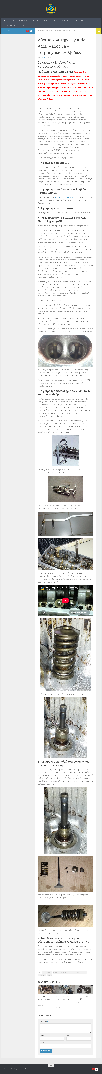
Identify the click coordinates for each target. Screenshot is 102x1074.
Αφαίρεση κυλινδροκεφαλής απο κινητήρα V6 (44, 999)
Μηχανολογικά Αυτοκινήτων (62, 31)
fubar (42, 58)
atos (44, 972)
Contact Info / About (11, 25)
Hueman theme (29, 1069)
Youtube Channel (77, 20)
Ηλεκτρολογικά (35, 20)
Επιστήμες (55, 20)
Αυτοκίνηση (8, 20)
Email (69, 1035)
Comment (44, 1021)
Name (42, 1035)
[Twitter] (30, 31)
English (23, 25)
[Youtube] (27, 31)
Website (42, 1042)
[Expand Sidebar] (98, 31)
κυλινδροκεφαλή (81, 972)
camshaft (49, 972)
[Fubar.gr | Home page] (51, 9)
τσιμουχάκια (42, 975)
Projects (46, 20)
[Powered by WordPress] (12, 1068)
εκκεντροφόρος (64, 972)
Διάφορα (65, 20)
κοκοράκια (72, 972)
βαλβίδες (55, 972)
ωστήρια (49, 975)
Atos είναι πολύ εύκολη (64, 197)
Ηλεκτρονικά (21, 20)
